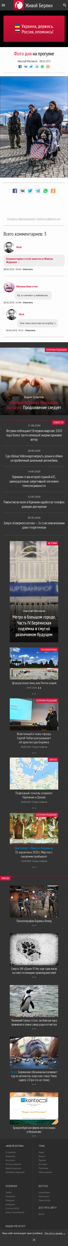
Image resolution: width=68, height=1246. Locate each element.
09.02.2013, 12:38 (12, 302)
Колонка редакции (56, 349)
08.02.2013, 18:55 (12, 269)
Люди (41, 1152)
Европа (53, 759)
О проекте (11, 1152)
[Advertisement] (34, 207)
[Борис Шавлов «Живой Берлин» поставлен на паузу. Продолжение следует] (34, 414)
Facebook (10, 1196)
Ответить (28, 269)
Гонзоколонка (49, 649)
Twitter (9, 1192)
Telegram (10, 1200)
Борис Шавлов (39, 746)
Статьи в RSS (12, 1208)
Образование (45, 1172)
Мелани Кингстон (27, 286)
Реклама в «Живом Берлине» (21, 219)
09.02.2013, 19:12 (14, 330)
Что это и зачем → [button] (55, 1233)
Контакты (10, 1160)
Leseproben (44, 1192)
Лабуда (5, 878)
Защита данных (13, 1168)
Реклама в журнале (15, 1172)
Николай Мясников (27, 61)
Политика (43, 1168)
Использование (13, 1164)
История (52, 543)
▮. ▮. (40, 687)
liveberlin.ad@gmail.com (49, 219)
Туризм (42, 1160)
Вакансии (10, 1156)
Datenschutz (44, 1200)
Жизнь (42, 1156)
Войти (42, 1214)
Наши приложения (15, 1212)
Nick (19, 247)
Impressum (44, 1196)
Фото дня (23, 53)
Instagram (10, 1204)
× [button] (34, 1239)
